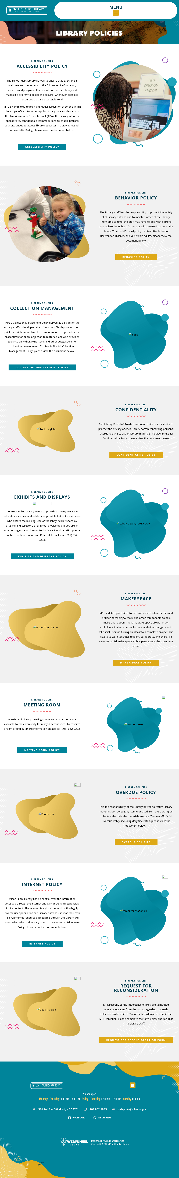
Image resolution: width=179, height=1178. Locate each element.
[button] (116, 13)
